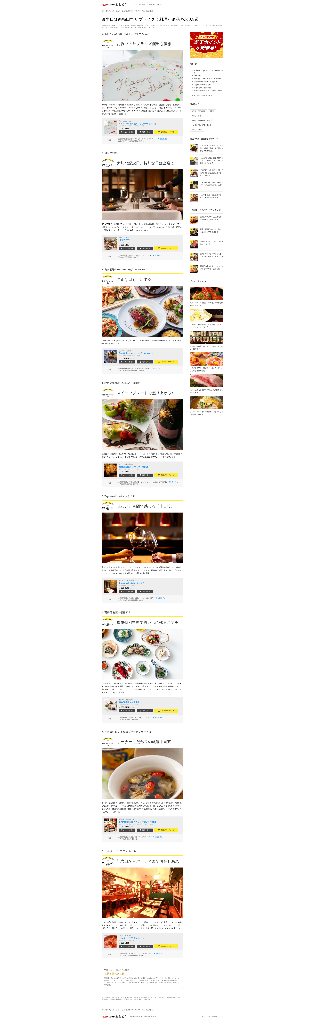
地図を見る (163, 139)
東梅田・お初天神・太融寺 (201, 120)
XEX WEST (198, 76)
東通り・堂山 (196, 116)
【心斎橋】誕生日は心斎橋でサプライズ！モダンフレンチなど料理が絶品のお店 (211, 160)
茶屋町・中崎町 (197, 130)
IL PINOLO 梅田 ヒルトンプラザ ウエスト (128, 33)
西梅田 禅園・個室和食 (202, 88)
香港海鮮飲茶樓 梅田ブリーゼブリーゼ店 (127, 731)
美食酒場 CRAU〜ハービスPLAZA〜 (207, 79)
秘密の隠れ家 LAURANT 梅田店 (205, 82)
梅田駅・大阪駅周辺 (198, 111)
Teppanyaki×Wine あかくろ (204, 85)
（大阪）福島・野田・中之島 (201, 125)
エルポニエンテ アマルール (204, 96)
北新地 (212, 111)
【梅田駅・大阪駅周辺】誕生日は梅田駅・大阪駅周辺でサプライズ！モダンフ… (211, 172)
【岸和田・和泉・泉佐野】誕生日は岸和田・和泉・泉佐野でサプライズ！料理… (211, 148)
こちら (221, 1016)
